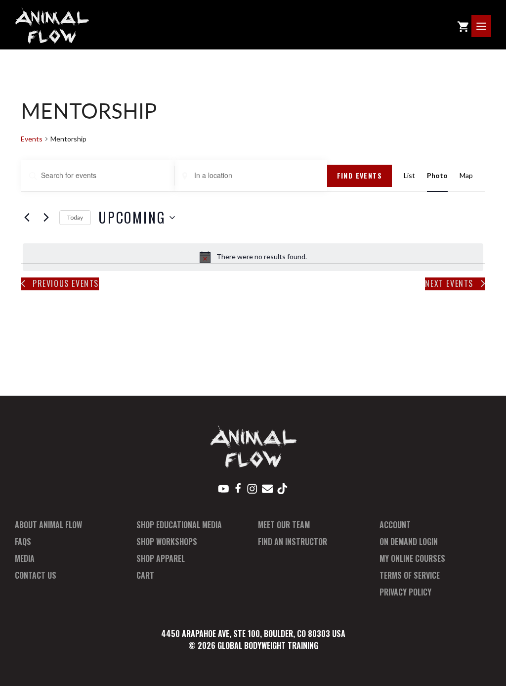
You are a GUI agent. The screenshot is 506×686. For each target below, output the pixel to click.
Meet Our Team (284, 525)
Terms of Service (410, 575)
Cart (145, 575)
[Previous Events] (27, 218)
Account (395, 525)
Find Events (359, 175)
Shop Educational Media (179, 525)
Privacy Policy (405, 592)
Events (31, 139)
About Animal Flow (48, 525)
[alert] (253, 257)
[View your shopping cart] (463, 26)
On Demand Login (409, 542)
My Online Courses (412, 558)
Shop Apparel (160, 558)
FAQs (23, 542)
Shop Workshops (166, 542)
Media (25, 558)
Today (75, 217)
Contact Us (35, 575)
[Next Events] (46, 218)
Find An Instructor (292, 542)
